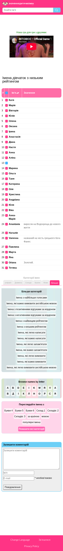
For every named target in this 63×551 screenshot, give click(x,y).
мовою (45, 416)
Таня (11, 178)
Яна (11, 257)
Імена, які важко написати (31, 338)
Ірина (12, 131)
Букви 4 (8, 410)
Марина (13, 168)
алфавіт (8, 283)
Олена (12, 121)
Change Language (20, 540)
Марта (12, 252)
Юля (11, 205)
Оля (11, 189)
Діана (12, 142)
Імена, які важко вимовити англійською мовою (31, 303)
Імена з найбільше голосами (31, 297)
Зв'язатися (44, 540)
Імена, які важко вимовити (31, 361)
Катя (11, 100)
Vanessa (13, 238)
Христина (14, 194)
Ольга (12, 173)
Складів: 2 (53, 410)
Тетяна (13, 268)
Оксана (13, 126)
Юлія (12, 116)
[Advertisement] (31, 22)
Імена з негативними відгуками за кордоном (31, 315)
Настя (12, 147)
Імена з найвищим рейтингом (31, 321)
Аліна (12, 157)
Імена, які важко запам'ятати (31, 350)
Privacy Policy (31, 546)
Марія (12, 105)
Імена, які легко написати (31, 332)
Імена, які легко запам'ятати (31, 344)
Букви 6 (30, 410)
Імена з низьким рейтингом (31, 327)
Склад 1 (40, 410)
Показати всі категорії (31, 429)
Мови (46, 283)
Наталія (13, 233)
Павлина (14, 247)
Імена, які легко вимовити (31, 356)
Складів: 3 (19, 416)
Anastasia (14, 224)
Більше (54, 283)
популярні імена (31, 422)
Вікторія (13, 110)
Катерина (14, 184)
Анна (12, 152)
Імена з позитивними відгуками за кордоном (31, 309)
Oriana (12, 262)
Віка (11, 210)
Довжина (18, 283)
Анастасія (14, 137)
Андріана (14, 199)
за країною (33, 416)
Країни (37, 283)
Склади (28, 283)
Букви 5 (19, 410)
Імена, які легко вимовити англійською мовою (31, 367)
